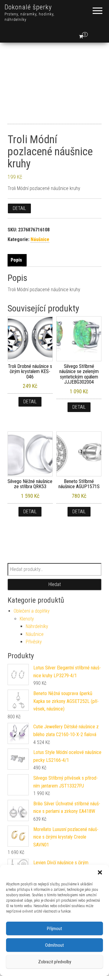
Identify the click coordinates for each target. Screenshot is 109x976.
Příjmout (54, 928)
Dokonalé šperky (28, 7)
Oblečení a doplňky (32, 611)
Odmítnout (54, 945)
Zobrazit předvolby (54, 962)
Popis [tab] (16, 260)
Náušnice (40, 239)
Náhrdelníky (37, 626)
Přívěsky (34, 642)
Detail (19, 208)
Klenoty (27, 619)
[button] (100, 872)
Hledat (54, 584)
